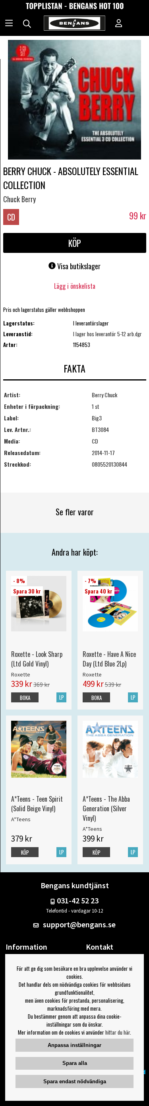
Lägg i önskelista (74, 286)
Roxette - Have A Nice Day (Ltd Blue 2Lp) (109, 658)
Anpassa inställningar (74, 1045)
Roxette (20, 674)
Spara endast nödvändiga (74, 1081)
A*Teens (21, 819)
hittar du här (117, 1032)
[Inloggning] (118, 24)
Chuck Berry (19, 199)
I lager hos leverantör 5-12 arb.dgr (107, 334)
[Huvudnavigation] (9, 24)
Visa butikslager (78, 266)
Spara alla (74, 1063)
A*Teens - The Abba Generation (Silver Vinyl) (106, 808)
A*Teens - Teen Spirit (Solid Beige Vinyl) (37, 803)
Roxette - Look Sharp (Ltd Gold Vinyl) (36, 658)
